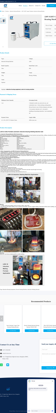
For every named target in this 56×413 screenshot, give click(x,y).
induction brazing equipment (9, 289)
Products (25, 5)
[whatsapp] (3, 365)
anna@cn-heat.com (6, 353)
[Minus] (52, 381)
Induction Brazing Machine (15, 11)
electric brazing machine (21, 289)
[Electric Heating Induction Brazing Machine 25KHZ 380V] (31, 314)
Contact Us (37, 5)
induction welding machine (33, 289)
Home (20, 5)
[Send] (52, 410)
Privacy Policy (12, 411)
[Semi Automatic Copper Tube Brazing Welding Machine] (13, 314)
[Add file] (29, 410)
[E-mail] (9, 365)
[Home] (5, 6)
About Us (31, 5)
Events (43, 5)
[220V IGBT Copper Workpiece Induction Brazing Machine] (25, 31)
